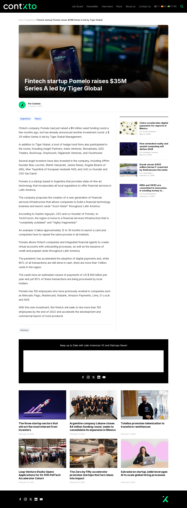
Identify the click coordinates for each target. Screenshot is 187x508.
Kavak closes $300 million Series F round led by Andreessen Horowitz (154, 167)
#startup (24, 330)
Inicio (21, 20)
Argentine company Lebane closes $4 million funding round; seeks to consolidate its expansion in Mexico (93, 426)
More (119, 6)
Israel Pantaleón (149, 132)
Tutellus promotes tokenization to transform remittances (142, 425)
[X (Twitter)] (93, 377)
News (38, 118)
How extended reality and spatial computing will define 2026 (154, 146)
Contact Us (145, 6)
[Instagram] (88, 377)
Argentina (30, 20)
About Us (130, 6)
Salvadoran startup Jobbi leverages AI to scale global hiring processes (144, 473)
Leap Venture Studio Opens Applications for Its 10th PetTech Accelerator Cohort (40, 475)
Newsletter (92, 6)
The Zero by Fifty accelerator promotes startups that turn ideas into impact (91, 475)
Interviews (107, 6)
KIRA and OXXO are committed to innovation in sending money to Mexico (153, 189)
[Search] (181, 6)
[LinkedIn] (98, 377)
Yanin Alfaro (148, 173)
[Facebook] (83, 377)
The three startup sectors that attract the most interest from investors (38, 426)
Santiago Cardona (150, 152)
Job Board (77, 6)
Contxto (36, 103)
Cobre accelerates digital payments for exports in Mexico (154, 125)
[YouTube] (104, 377)
